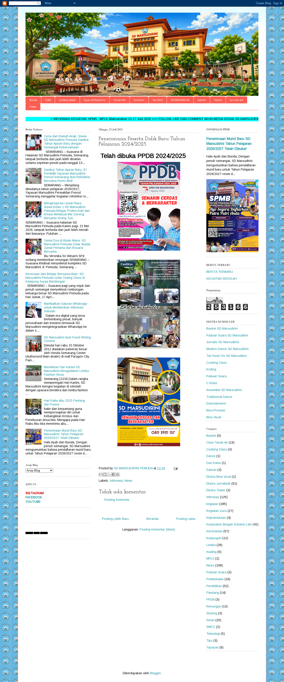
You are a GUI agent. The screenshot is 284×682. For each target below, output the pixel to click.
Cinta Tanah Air (217, 442)
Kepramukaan (216, 517)
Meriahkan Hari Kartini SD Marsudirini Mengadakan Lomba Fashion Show (66, 370)
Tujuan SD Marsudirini (94, 100)
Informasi (116, 480)
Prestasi (33, 106)
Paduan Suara (216, 376)
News (128, 480)
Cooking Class (216, 362)
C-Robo (211, 383)
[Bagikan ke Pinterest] (117, 474)
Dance (210, 456)
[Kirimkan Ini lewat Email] (101, 474)
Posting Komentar (116, 499)
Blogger (155, 673)
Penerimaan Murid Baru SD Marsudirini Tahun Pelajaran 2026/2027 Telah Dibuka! (63, 434)
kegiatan (212, 504)
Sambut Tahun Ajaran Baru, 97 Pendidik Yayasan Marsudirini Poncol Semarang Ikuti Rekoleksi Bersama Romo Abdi (67, 175)
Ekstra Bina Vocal (218, 476)
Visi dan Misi (120, 100)
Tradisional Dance (219, 397)
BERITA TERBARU (219, 271)
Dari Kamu (213, 463)
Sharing (211, 613)
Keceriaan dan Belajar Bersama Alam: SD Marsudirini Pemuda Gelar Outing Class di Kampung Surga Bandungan (55, 277)
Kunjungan (213, 538)
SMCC (210, 627)
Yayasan (212, 647)
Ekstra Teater (215, 490)
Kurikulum (139, 100)
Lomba (211, 545)
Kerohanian (214, 531)
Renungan (213, 606)
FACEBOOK (34, 497)
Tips (209, 640)
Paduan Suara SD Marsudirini (227, 335)
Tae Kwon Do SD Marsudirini (226, 356)
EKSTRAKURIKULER (180, 100)
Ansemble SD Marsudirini (224, 390)
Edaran (211, 470)
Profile (48, 100)
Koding (211, 369)
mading (211, 552)
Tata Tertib (158, 100)
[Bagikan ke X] (109, 474)
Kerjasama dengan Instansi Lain (229, 524)
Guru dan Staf (236, 100)
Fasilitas (218, 100)
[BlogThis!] (105, 474)
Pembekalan (215, 579)
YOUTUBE (33, 501)
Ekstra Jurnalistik (218, 483)
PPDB (210, 599)
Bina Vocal (213, 417)
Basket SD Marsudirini (222, 328)
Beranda (33, 100)
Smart (210, 620)
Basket (211, 435)
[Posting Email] (175, 468)
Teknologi (213, 633)
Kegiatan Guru (216, 511)
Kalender (202, 100)
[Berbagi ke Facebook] (113, 474)
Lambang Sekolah (67, 100)
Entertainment (216, 403)
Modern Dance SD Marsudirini (227, 349)
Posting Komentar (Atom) (157, 529)
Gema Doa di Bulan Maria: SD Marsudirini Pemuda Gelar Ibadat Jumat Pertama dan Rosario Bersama (67, 246)
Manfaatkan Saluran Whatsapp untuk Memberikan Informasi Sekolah (65, 307)
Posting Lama (185, 519)
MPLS (210, 558)
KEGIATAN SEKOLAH (221, 278)
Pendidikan (214, 586)
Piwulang (212, 592)
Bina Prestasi (215, 410)
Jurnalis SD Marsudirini (222, 342)
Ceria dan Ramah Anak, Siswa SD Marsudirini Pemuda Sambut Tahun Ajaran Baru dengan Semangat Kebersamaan (66, 141)
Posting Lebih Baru (115, 519)
